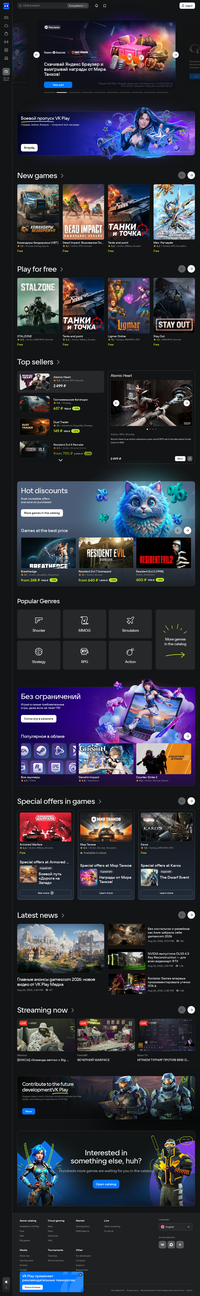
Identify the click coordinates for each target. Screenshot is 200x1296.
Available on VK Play (29, 1226)
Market (80, 1220)
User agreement (118, 1290)
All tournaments (56, 1260)
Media (23, 1250)
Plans (50, 1231)
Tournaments (55, 1250)
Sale (22, 1235)
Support (80, 1265)
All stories (25, 1255)
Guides (23, 1269)
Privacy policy (133, 1290)
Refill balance (82, 1231)
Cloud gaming (56, 1220)
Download (53, 1235)
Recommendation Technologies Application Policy (162, 1290)
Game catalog (28, 1220)
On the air (109, 1231)
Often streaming (112, 1226)
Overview (52, 1255)
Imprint (189, 1290)
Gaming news (26, 1260)
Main (50, 1226)
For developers (83, 1255)
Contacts (80, 1260)
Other (79, 1250)
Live (106, 1220)
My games (25, 1240)
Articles (23, 1265)
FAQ (50, 1240)
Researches (82, 1269)
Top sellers (35, 362)
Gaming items (83, 1226)
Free (22, 1231)
